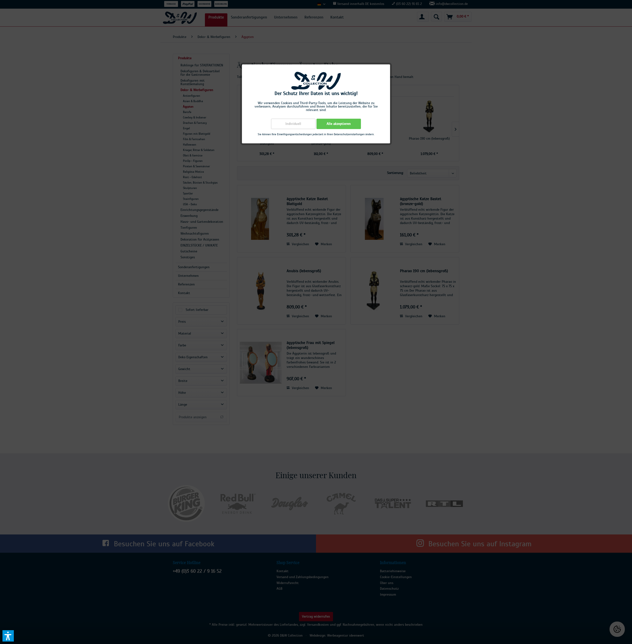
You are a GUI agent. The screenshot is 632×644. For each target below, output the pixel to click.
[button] (8, 636)
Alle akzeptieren (339, 124)
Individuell (293, 124)
